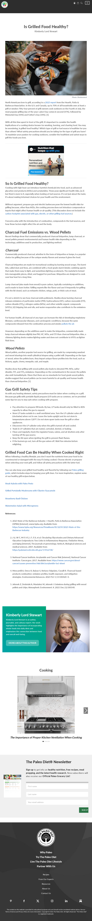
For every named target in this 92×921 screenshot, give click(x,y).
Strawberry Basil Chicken (16, 498)
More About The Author (22, 643)
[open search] (81, 2)
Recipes (46, 874)
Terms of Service (10, 912)
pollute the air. (68, 323)
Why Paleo (46, 852)
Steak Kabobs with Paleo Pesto (19, 483)
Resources (46, 884)
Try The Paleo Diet (46, 856)
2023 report (50, 102)
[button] (87, 3)
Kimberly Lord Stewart (46, 31)
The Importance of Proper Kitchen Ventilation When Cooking (46, 737)
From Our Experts (46, 879)
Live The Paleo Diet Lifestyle (46, 861)
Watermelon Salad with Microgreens (21, 505)
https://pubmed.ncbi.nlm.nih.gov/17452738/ (32, 550)
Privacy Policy (23, 912)
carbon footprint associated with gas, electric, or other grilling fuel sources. (38, 213)
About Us (46, 888)
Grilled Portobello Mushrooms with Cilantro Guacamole (30, 490)
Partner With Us (46, 866)
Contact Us (46, 893)
